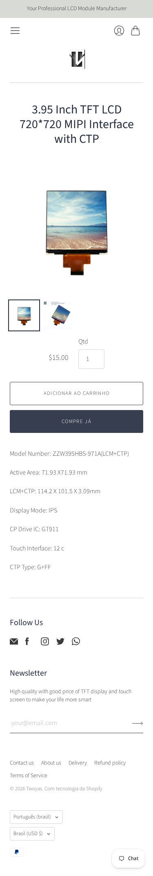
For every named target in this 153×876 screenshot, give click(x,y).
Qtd (83, 341)
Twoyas (34, 788)
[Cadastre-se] (137, 723)
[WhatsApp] (76, 643)
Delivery (78, 763)
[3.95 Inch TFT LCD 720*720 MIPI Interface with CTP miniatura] (24, 315)
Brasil (28, 833)
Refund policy (110, 763)
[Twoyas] (77, 59)
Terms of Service (28, 776)
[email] (14, 643)
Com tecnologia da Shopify (73, 788)
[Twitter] (60, 643)
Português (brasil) (32, 817)
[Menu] (15, 30)
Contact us (22, 763)
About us (51, 763)
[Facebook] (27, 643)
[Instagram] (45, 643)
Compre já (76, 421)
